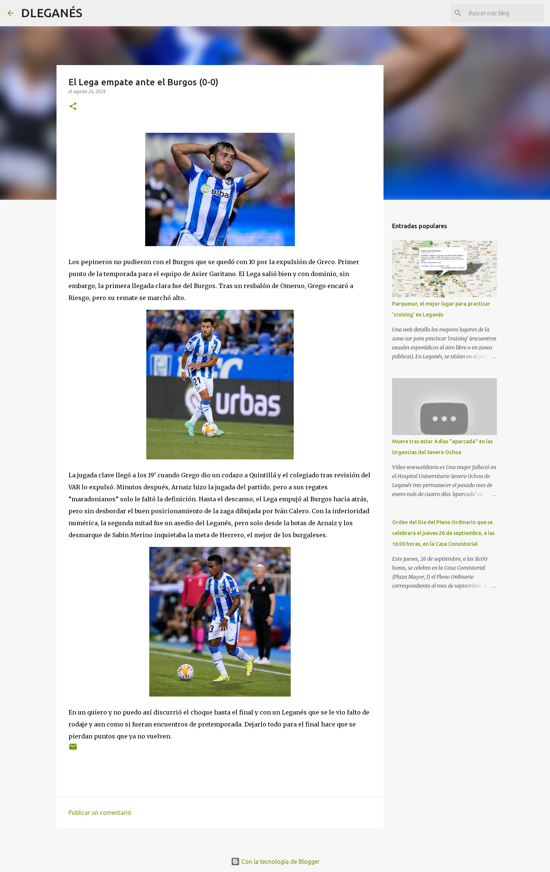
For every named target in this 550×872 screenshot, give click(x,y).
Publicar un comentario (99, 812)
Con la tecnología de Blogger (280, 861)
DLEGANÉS (51, 12)
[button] (72, 107)
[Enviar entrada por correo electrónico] (72, 749)
